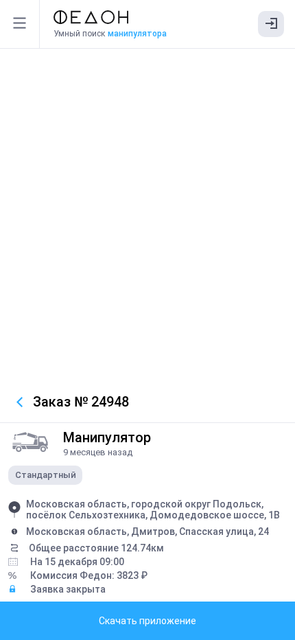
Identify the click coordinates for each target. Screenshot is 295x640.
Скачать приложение (147, 620)
